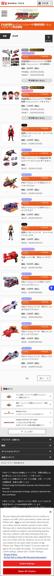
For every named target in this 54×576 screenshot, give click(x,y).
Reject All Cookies (27, 571)
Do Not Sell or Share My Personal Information (25, 557)
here (17, 522)
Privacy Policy (10, 554)
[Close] (50, 512)
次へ (42, 378)
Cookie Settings (27, 563)
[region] (27, 542)
